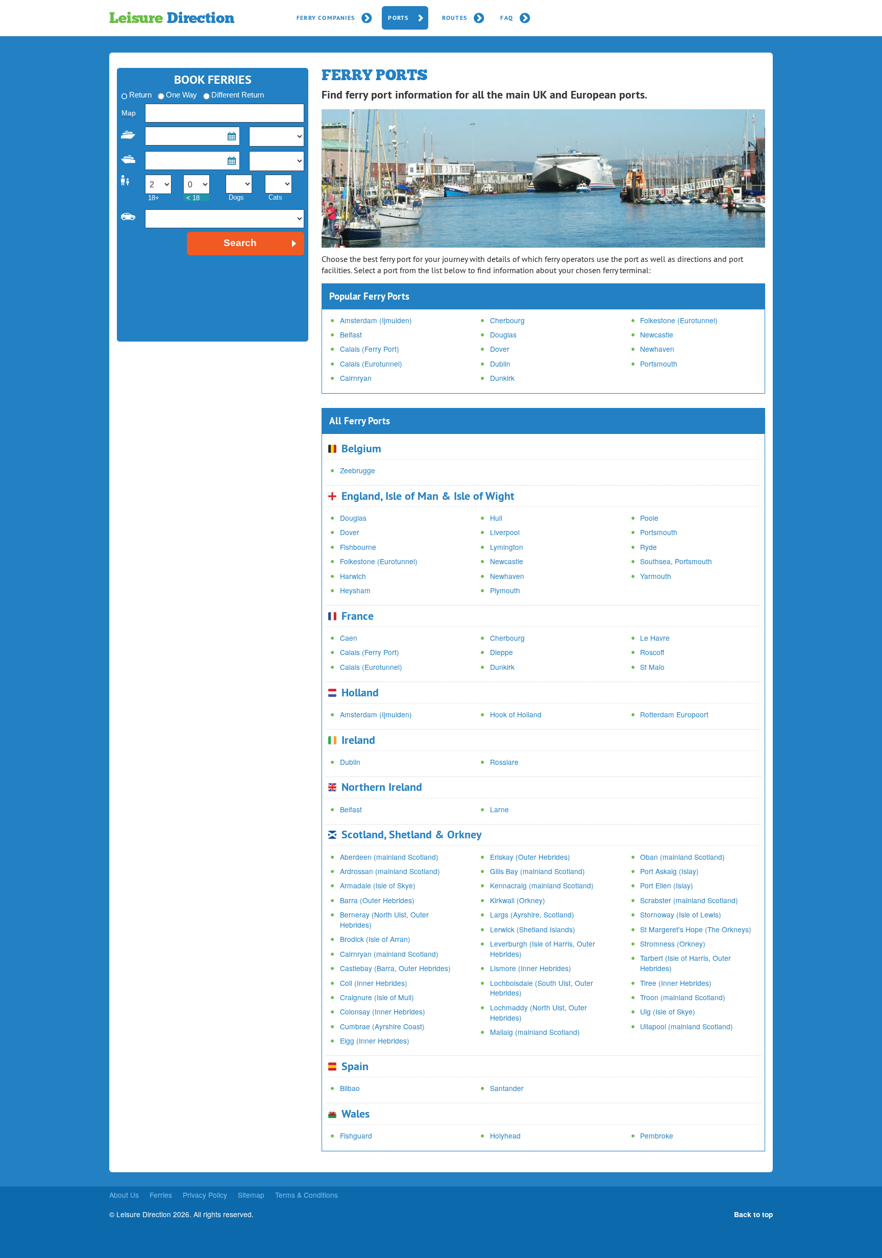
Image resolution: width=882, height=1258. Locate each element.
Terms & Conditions (306, 1195)
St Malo (652, 667)
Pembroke (656, 1135)
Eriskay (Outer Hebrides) (530, 857)
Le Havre (655, 638)
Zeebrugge (357, 470)
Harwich (353, 576)
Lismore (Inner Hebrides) (530, 968)
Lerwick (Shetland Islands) (532, 929)
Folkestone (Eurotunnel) (679, 320)
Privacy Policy (205, 1195)
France (357, 616)
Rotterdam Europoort (674, 714)
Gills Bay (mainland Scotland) (537, 871)
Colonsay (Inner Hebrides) (382, 1011)
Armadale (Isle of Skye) (377, 885)
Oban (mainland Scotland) (682, 857)
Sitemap (251, 1195)
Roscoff (652, 652)
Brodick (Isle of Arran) (375, 939)
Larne (499, 809)
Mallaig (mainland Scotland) (535, 1032)
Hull (496, 518)
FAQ (506, 18)
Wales (355, 1113)
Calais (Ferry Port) (369, 349)
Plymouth (505, 590)
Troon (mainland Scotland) (682, 997)
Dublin (500, 363)
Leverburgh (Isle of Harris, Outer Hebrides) (542, 948)
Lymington (506, 547)
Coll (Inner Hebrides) (373, 983)
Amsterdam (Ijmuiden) (376, 320)
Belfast (351, 334)
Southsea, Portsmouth (676, 561)
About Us (124, 1195)
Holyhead (505, 1135)
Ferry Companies (326, 18)
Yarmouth (655, 576)
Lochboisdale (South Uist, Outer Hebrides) (541, 988)
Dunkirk (502, 378)
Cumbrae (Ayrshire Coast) (382, 1026)
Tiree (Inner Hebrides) (676, 983)
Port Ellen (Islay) (666, 885)
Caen (348, 638)
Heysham (355, 590)
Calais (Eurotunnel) (371, 363)
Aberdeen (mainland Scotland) (389, 857)
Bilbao (350, 1088)
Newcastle (656, 334)
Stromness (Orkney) (672, 943)
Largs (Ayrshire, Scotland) (532, 914)
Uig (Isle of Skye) (667, 1011)
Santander (507, 1088)
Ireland (358, 740)
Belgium (361, 448)
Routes (454, 18)
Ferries (161, 1195)
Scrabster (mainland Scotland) (689, 900)
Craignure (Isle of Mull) (377, 997)
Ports (398, 18)
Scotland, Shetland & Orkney (411, 834)
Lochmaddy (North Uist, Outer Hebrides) (538, 1012)
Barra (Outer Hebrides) (377, 900)
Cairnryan (356, 378)
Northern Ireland (381, 787)
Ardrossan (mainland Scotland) (390, 871)
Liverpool (505, 532)
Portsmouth (658, 363)
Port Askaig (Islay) (669, 871)
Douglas (503, 334)
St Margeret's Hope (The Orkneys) (695, 929)
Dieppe (501, 652)
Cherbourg (507, 320)
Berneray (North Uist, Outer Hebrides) (384, 919)
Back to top (753, 1214)
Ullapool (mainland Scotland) (686, 1026)
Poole (649, 518)
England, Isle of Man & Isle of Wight (427, 496)
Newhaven (657, 349)
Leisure (171, 18)
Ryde (648, 547)
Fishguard (356, 1135)
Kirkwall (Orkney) (517, 900)
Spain (355, 1066)
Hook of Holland (516, 714)
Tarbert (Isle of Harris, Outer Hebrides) (685, 963)
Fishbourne (358, 547)
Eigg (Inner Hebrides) (374, 1040)
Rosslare (504, 762)
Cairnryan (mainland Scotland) (389, 954)
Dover (499, 349)
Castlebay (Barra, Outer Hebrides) (395, 968)
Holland (360, 692)
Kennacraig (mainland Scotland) (542, 885)
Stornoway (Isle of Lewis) (680, 914)
